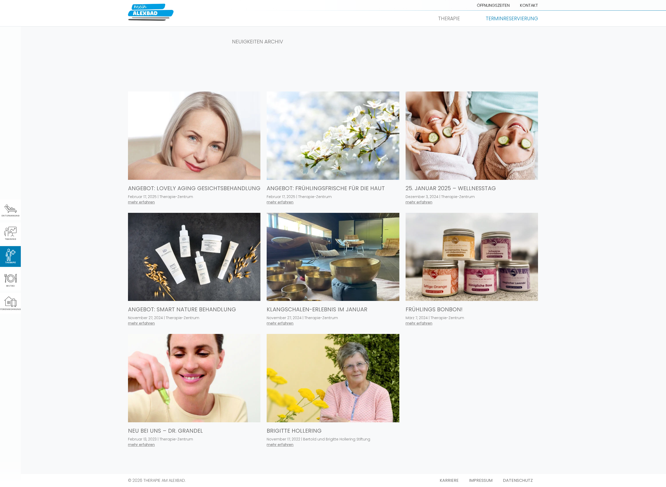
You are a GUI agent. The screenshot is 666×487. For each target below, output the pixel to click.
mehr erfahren (141, 202)
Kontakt (529, 5)
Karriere (449, 480)
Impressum (480, 480)
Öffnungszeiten (493, 5)
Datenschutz (518, 480)
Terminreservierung (512, 18)
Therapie (449, 18)
